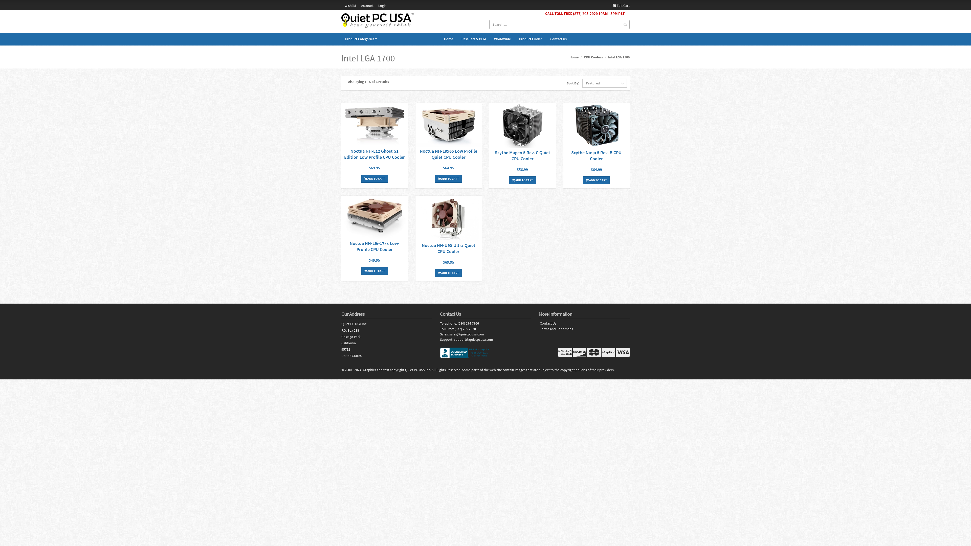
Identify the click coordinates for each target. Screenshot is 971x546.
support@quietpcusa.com (473, 339)
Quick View (374, 125)
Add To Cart (376, 178)
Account (367, 5)
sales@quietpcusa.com (466, 334)
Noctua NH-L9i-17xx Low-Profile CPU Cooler (375, 246)
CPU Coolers (593, 57)
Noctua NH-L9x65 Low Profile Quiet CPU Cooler (448, 154)
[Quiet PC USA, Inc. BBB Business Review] (485, 353)
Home (448, 39)
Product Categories (359, 39)
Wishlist (350, 5)
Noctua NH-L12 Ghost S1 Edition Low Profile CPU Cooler (374, 154)
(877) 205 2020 (465, 329)
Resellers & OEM (473, 39)
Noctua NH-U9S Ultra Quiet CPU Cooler (448, 248)
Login (382, 5)
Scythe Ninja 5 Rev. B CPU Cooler (596, 156)
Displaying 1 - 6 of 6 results (368, 81)
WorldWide (502, 39)
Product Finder (530, 39)
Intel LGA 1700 (619, 57)
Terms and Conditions (556, 329)
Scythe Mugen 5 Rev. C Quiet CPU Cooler (522, 156)
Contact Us (558, 39)
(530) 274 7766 (468, 323)
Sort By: (573, 83)
